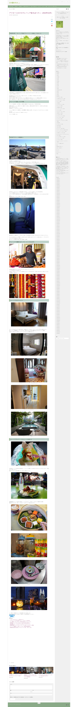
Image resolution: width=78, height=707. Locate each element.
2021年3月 (58, 243)
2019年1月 (58, 281)
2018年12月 (58, 282)
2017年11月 (58, 301)
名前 (11, 690)
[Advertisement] (29, 24)
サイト (11, 693)
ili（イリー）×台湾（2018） (61, 128)
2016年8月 (58, 323)
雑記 (46, 6)
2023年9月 (58, 207)
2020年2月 (58, 262)
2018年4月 (58, 294)
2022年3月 (58, 229)
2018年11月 (58, 284)
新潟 (58, 94)
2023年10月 (58, 206)
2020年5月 (58, 258)
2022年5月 (58, 226)
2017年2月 (58, 314)
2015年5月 (58, 333)
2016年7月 (58, 324)
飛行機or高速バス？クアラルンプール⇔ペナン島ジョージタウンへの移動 (22, 625)
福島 (58, 84)
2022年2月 (58, 230)
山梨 (58, 85)
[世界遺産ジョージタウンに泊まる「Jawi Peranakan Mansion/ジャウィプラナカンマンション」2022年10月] (31, 670)
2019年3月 (58, 278)
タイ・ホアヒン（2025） (60, 117)
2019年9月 (58, 269)
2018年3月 (58, 295)
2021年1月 (58, 246)
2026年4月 (58, 181)
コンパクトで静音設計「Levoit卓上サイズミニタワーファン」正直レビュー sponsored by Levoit (62, 61)
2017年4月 (58, 311)
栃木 (58, 75)
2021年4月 (58, 242)
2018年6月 (58, 291)
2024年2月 (58, 200)
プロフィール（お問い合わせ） (52, 6)
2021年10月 (58, 233)
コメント (11, 684)
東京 (58, 91)
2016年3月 (58, 330)
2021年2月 (58, 245)
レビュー (39, 6)
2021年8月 (58, 236)
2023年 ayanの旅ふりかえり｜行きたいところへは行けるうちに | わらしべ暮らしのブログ (62, 159)
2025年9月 (58, 187)
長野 (58, 88)
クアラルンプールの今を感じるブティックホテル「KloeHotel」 (20, 620)
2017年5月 (58, 310)
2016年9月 (58, 321)
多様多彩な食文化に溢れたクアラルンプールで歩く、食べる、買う (21, 627)
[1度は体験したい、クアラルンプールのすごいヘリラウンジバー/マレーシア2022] (16, 670)
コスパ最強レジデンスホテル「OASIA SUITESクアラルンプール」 (21, 621)
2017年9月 (58, 304)
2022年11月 (58, 219)
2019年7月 (58, 272)
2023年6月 (58, 210)
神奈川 (58, 81)
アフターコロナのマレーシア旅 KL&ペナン (17, 619)
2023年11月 (58, 204)
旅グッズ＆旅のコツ (34, 6)
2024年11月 (58, 194)
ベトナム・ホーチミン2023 (61, 108)
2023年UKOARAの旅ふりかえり (61, 158)
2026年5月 (58, 180)
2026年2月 (58, 184)
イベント (43, 6)
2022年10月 (58, 220)
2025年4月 (58, 190)
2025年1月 (58, 191)
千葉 (58, 78)
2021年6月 (58, 239)
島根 (58, 82)
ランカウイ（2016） (60, 97)
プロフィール (58, 152)
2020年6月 (58, 256)
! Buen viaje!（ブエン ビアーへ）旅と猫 (61, 51)
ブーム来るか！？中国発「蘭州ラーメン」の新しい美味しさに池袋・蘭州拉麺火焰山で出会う (62, 168)
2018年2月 (58, 297)
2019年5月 (58, 275)
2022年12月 (58, 217)
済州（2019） (59, 125)
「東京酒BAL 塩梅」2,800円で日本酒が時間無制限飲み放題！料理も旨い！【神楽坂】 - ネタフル (62, 164)
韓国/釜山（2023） (59, 107)
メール (33, 690)
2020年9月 (58, 252)
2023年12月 (58, 203)
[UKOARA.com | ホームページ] (14, 2)
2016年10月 (58, 320)
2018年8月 (58, 288)
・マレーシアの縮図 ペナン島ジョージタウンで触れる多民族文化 (19, 626)
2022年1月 (58, 232)
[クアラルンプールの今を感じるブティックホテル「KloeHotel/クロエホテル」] (46, 670)
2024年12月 (58, 193)
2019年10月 (58, 268)
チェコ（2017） (59, 110)
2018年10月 (58, 285)
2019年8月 (58, 271)
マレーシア (12, 662)
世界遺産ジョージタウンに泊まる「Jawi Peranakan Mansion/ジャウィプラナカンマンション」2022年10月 (30, 675)
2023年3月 (58, 213)
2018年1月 (58, 298)
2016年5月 (58, 327)
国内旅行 (20, 6)
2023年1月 (58, 216)
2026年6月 (58, 178)
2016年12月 (58, 317)
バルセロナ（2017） (60, 114)
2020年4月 (58, 259)
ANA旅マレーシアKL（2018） (61, 132)
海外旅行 (16, 6)
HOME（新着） (11, 6)
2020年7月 (58, 255)
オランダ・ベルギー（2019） (61, 111)
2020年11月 (58, 249)
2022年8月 (58, 223)
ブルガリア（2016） (60, 139)
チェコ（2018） (59, 101)
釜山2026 (58, 122)
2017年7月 (58, 307)
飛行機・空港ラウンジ (27, 6)
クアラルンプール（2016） (61, 104)
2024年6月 (58, 197)
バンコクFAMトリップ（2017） (61, 136)
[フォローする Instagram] (68, 9)
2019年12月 (58, 265)
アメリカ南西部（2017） (60, 143)
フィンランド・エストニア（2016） (62, 131)
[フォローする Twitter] (66, 9)
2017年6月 (58, 308)
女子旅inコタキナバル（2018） (61, 98)
